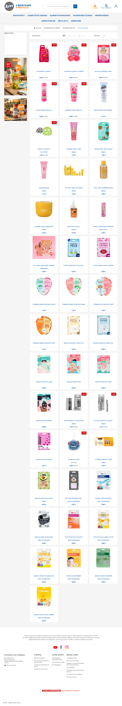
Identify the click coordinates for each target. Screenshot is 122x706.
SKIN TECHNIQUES (74, 501)
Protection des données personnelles (41, 661)
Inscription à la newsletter (74, 674)
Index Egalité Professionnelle (57, 658)
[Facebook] (61, 647)
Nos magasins (106, 8)
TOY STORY (44, 152)
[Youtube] (55, 647)
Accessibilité (70, 667)
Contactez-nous (72, 677)
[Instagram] (67, 647)
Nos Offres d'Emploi (58, 662)
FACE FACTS (104, 229)
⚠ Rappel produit (72, 658)
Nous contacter (11, 665)
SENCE (74, 152)
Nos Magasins (56, 665)
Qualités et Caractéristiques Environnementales (75, 664)
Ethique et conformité (41, 669)
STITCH (73, 462)
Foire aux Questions (73, 660)
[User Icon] (116, 6)
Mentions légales (39, 658)
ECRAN (74, 229)
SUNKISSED (44, 268)
